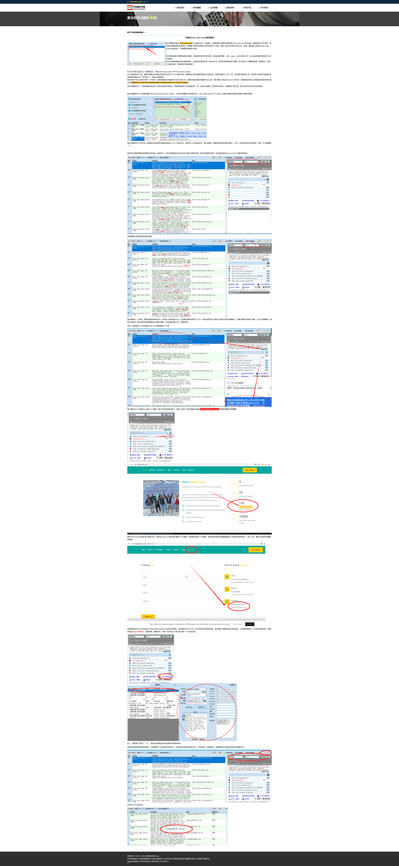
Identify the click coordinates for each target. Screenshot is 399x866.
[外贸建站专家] (136, 7)
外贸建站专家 (150, 856)
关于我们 (264, 8)
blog (157, 856)
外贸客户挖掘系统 (202, 859)
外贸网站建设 (132, 859)
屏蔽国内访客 (190, 859)
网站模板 (197, 8)
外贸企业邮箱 (156, 859)
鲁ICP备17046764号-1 (160, 861)
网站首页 (180, 8)
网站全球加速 (179, 859)
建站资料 (230, 8)
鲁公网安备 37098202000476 (141, 861)
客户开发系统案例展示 (135, 32)
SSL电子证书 (167, 859)
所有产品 (247, 8)
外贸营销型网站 (144, 859)
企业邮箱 (214, 8)
